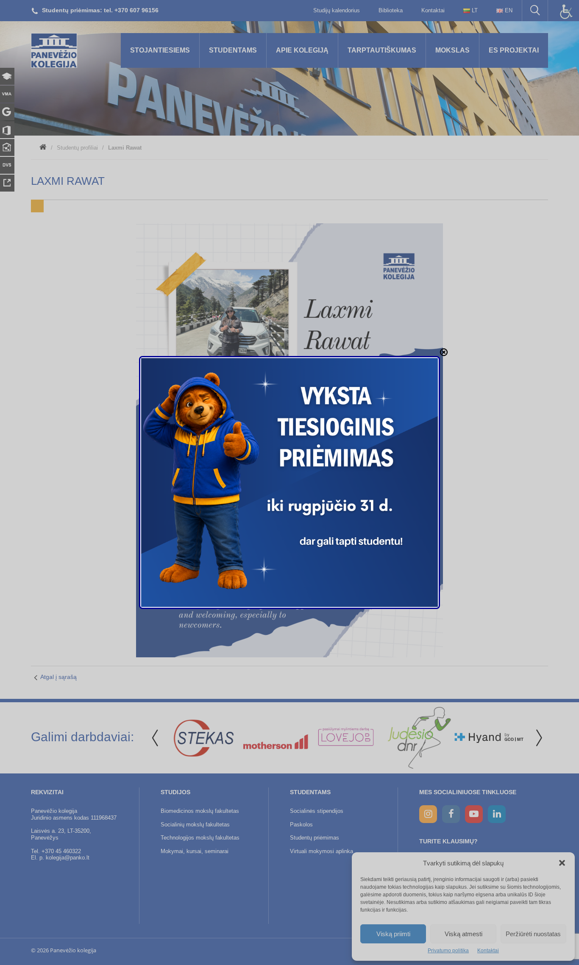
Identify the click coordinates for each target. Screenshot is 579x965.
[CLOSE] (444, 352)
